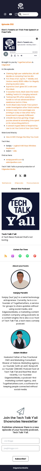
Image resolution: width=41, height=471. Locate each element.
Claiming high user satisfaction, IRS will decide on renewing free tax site (22, 74)
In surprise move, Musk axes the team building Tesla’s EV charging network (22, 93)
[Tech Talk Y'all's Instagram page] (5, 14)
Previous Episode (33, 183)
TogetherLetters (24, 62)
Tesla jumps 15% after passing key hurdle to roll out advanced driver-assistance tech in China (21, 99)
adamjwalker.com (13, 162)
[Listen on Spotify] (20, 256)
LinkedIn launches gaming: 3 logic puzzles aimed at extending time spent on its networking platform (22, 120)
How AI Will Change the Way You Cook (22, 137)
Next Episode (6, 183)
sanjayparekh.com (14, 159)
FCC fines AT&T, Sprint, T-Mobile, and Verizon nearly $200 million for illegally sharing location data (22, 81)
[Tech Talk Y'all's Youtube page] (9, 14)
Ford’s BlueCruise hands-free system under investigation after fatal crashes (22, 106)
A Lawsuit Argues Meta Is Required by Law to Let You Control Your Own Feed (22, 127)
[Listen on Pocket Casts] (35, 256)
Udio (15, 151)
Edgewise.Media (8, 169)
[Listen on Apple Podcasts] (13, 256)
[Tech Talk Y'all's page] (14, 14)
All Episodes (19, 183)
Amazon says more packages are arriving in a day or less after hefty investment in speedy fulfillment (20, 113)
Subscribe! (20, 458)
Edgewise (6, 65)
